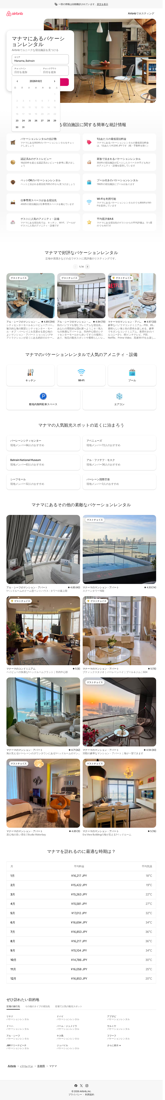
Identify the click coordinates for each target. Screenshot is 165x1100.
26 (36, 120)
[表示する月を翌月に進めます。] (54, 81)
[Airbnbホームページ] (14, 13)
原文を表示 (102, 4)
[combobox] (40, 61)
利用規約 (89, 1094)
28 (48, 120)
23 (17, 120)
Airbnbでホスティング (141, 13)
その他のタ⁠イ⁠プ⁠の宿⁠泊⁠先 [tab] (37, 1006)
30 (17, 127)
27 (42, 120)
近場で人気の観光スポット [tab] (68, 1006)
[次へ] (87, 266)
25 (29, 120)
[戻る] (75, 266)
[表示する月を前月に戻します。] (17, 81)
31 (23, 127)
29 (54, 120)
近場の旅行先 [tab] (13, 1006)
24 (23, 120)
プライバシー (75, 1094)
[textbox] (26, 72)
